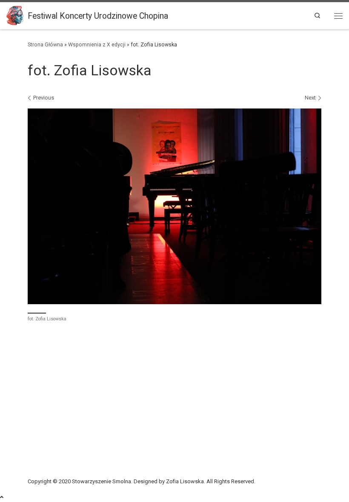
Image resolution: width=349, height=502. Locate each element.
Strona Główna (45, 45)
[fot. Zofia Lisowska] (174, 206)
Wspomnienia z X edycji (97, 45)
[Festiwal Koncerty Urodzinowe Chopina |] (15, 15)
